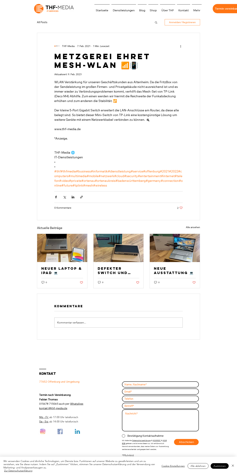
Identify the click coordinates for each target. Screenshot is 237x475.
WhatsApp (76, 403)
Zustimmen (220, 466)
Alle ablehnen (198, 466)
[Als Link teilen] (81, 197)
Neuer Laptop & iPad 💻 (61, 270)
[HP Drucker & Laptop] (175, 248)
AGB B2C (157, 440)
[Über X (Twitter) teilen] (64, 197)
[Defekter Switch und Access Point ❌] (119, 248)
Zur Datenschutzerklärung (18, 470)
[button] (156, 22)
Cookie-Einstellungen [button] (173, 466)
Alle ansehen (193, 227)
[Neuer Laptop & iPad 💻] (62, 248)
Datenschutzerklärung (141, 440)
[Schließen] (233, 466)
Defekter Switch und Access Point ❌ (118, 270)
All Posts (42, 22)
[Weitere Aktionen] (181, 46)
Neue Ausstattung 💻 (173, 270)
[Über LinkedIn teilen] (73, 197)
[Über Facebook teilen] (56, 197)
